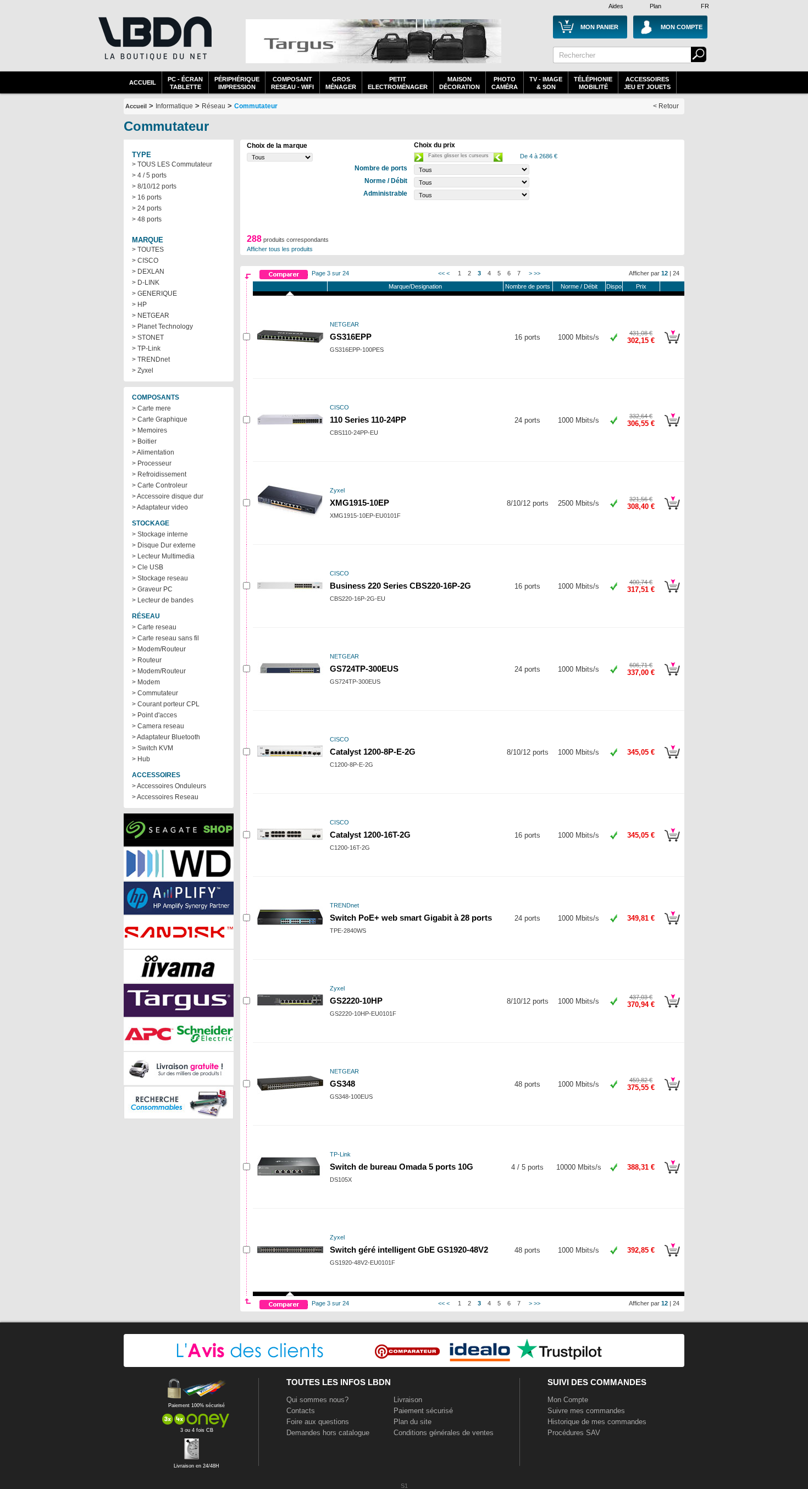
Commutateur (256, 106)
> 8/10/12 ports (154, 186)
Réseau (213, 106)
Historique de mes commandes (596, 1422)
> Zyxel (142, 370)
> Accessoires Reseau (165, 797)
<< (441, 273)
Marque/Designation (415, 286)
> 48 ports (147, 219)
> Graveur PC (152, 589)
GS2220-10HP (356, 1001)
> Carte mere (151, 408)
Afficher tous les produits (280, 249)
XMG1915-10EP (359, 503)
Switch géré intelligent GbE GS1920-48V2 (409, 1250)
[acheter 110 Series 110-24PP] (672, 428)
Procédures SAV (573, 1433)
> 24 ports (147, 208)
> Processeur (151, 463)
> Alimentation (153, 452)
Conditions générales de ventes (444, 1433)
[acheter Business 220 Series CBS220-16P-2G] (672, 594)
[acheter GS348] (672, 1092)
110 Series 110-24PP (368, 420)
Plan (655, 6)
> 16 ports (147, 197)
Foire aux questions (317, 1422)
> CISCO (145, 260)
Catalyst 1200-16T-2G (370, 835)
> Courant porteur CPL (166, 704)
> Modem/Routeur (159, 649)
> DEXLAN (148, 271)
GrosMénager (340, 83)
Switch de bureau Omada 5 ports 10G (401, 1167)
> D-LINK (145, 282)
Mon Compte (567, 1400)
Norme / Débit (579, 286)
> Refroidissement (159, 474)
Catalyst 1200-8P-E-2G (373, 752)
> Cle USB (147, 567)
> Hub (141, 759)
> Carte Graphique (159, 419)
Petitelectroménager (398, 83)
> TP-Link (146, 348)
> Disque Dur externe (164, 545)
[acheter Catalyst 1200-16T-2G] (672, 843)
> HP (139, 304)
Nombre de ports (527, 286)
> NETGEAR (150, 315)
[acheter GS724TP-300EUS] (672, 677)
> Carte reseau (154, 627)
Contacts (300, 1411)
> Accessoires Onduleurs (169, 786)
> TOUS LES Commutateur (172, 164)
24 (676, 273)
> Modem (146, 682)
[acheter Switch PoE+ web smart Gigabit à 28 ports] (672, 926)
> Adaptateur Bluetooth (166, 737)
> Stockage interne (160, 534)
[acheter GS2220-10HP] (672, 1009)
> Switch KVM (152, 748)
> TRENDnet (151, 359)
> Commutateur (155, 693)
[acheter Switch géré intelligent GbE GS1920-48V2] (672, 1258)
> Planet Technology (162, 326)
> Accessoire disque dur (167, 496)
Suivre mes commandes (586, 1411)
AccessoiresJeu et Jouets (647, 83)
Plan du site (412, 1422)
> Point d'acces (154, 715)
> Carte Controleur (159, 485)
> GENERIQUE (154, 293)
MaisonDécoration (459, 83)
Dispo (614, 286)
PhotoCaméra (504, 83)
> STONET (148, 337)
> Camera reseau (158, 726)
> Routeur (147, 660)
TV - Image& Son (545, 83)
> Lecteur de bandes (162, 600)
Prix (641, 286)
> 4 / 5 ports (149, 175)
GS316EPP (351, 337)
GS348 (342, 1084)
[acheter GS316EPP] (672, 345)
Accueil (142, 82)
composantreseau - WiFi (292, 83)
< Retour (666, 106)
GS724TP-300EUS (364, 669)
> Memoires (149, 430)
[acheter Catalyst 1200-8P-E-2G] (672, 760)
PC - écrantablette (185, 83)
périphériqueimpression (236, 83)
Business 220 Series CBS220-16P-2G (400, 586)
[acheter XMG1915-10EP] (672, 511)
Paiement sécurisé (423, 1411)
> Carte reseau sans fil (165, 638)
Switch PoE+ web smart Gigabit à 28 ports (411, 918)
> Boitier (144, 441)
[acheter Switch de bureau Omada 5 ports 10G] (672, 1175)
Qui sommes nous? (317, 1400)
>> (537, 273)
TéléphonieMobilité (593, 83)
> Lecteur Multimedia (163, 556)
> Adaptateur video (160, 507)
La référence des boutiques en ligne (154, 45)
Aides (615, 6)
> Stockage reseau (160, 578)
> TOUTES (148, 249)
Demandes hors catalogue (327, 1433)
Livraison (408, 1400)
